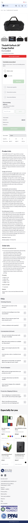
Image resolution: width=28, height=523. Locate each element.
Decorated (5, 135)
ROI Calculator (4, 503)
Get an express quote (14, 56)
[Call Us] (2, 2)
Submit (20, 111)
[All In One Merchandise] (5, 6)
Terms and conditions (5, 496)
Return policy (4, 494)
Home (2, 10)
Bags (5, 10)
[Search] (19, 6)
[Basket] (22, 6)
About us (3, 498)
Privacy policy (4, 491)
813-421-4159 (4, 478)
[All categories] (25, 5)
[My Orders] (16, 6)
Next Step (18, 81)
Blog (2, 501)
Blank (11, 135)
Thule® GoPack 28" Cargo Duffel (12, 10)
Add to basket (14, 128)
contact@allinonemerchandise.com (7, 481)
